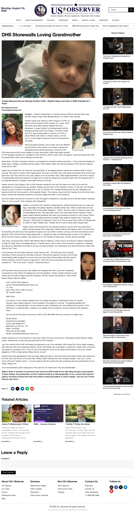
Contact (115, 20)
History (4, 492)
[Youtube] (111, 491)
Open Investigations (34, 20)
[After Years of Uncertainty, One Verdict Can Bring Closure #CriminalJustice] (118, 223)
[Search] (131, 9)
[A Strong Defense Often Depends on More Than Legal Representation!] (118, 198)
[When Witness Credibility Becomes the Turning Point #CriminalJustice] (118, 274)
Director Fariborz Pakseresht (81, 241)
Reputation (34, 492)
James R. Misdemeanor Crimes (15, 424)
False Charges (36, 489)
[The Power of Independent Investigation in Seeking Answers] (118, 45)
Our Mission (6, 486)
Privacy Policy (53, 510)
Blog (3, 498)
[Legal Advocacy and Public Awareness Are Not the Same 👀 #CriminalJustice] (118, 147)
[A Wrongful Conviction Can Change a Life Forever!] (118, 71)
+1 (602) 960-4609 (92, 495)
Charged (61, 492)
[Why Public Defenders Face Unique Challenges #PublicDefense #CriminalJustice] (118, 350)
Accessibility (82, 510)
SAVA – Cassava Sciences (45, 424)
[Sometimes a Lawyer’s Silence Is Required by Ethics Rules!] (118, 172)
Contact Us (89, 489)
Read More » (6, 441)
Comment (5, 458)
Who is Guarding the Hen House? (101, 26)
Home (18, 20)
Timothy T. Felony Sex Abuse (77, 424)
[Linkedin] (125, 487)
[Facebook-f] (116, 487)
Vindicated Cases (9, 495)
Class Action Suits (65, 489)
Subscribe (103, 20)
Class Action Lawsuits (39, 495)
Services (51, 20)
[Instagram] (111, 487)
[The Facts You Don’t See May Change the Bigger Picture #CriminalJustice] (118, 299)
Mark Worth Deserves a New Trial (71, 26)
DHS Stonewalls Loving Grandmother (41, 35)
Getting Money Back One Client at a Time (37, 26)
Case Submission (92, 492)
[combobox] (118, 9)
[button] (13, 389)
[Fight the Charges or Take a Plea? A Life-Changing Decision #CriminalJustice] (118, 325)
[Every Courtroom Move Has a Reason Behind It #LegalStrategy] (118, 122)
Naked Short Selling (38, 486)
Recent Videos (118, 33)
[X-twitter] (121, 487)
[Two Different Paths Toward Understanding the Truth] (118, 96)
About (75, 20)
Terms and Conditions (68, 510)
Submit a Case (88, 20)
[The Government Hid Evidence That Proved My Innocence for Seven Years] (118, 375)
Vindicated (63, 20)
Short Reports (63, 486)
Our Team (5, 489)
